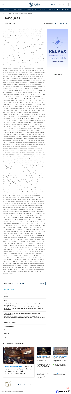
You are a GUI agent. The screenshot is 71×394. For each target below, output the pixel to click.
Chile (5, 300)
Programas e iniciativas (32, 9)
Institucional (6, 9)
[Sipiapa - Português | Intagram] (65, 9)
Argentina (6, 330)
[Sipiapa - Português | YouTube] (57, 9)
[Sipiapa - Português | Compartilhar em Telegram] (66, 23)
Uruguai (6, 296)
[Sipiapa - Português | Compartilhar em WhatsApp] (60, 23)
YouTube (18, 384)
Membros (59, 9)
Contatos (38, 384)
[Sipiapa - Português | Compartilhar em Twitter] (58, 23)
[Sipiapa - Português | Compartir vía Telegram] (23, 283)
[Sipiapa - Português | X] (62, 9)
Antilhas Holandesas (9, 326)
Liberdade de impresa (18, 9)
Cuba (5, 293)
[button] (51, 4)
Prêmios (51, 9)
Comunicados (44, 9)
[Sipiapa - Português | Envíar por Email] (63, 23)
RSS (42, 384)
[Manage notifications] (68, 388)
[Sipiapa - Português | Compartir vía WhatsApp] (17, 283)
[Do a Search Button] (7, 4)
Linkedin (26, 384)
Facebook (20, 384)
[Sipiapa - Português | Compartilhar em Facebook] (55, 23)
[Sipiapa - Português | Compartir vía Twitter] (14, 283)
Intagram (24, 384)
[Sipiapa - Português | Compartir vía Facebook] (12, 283)
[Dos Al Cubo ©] (63, 392)
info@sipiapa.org (33, 384)
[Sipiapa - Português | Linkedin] (68, 9)
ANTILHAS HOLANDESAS (10, 322)
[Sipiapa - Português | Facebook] (60, 9)
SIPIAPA (4, 13)
